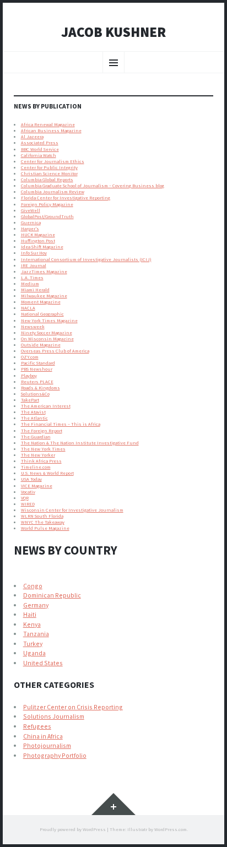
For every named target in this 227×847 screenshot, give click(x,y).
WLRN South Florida (42, 516)
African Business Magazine (51, 130)
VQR (25, 498)
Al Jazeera (32, 136)
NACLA (28, 308)
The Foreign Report (41, 430)
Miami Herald (35, 289)
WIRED (28, 504)
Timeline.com (36, 467)
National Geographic (42, 314)
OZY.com (30, 357)
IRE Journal (33, 265)
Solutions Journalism (53, 716)
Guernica (31, 222)
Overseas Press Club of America (55, 351)
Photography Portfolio (55, 755)
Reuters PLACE (37, 381)
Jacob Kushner (113, 32)
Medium (30, 283)
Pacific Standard (38, 363)
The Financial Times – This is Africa (60, 424)
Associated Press (39, 142)
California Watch (38, 155)
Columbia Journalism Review (52, 191)
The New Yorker (38, 455)
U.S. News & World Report (47, 473)
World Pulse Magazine (45, 528)
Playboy (29, 375)
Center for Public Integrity (49, 167)
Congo (32, 586)
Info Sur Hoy (34, 253)
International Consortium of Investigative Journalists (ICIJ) (86, 259)
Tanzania (36, 633)
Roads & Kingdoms (40, 387)
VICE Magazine (36, 485)
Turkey (32, 643)
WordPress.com (170, 829)
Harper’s (30, 228)
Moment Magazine (41, 302)
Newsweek (33, 326)
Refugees (37, 726)
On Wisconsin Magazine (47, 338)
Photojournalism (47, 745)
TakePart (30, 400)
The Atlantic (34, 418)
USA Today (31, 479)
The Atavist (33, 412)
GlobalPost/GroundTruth (47, 216)
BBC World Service (40, 149)
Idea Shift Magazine (42, 246)
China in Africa (43, 736)
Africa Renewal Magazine (48, 124)
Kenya (32, 624)
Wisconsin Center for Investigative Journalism (72, 510)
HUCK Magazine (38, 234)
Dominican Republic (52, 595)
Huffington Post (38, 240)
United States (43, 663)
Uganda (34, 653)
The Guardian (36, 436)
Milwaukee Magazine (44, 295)
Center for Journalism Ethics (52, 161)
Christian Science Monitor (49, 173)
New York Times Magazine (49, 320)
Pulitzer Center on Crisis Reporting (73, 707)
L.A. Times (32, 277)
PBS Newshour (36, 369)
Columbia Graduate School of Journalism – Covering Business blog (92, 185)
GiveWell (30, 210)
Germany (35, 605)
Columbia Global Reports (47, 179)
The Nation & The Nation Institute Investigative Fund (80, 443)
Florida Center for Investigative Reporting (65, 197)
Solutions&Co (35, 394)
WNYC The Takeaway (42, 522)
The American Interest (46, 406)
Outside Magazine (41, 345)
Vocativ (28, 492)
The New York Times (43, 449)
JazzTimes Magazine (44, 271)
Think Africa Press (41, 461)
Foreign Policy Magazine (47, 204)
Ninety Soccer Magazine (46, 332)
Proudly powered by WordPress (73, 829)
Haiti (29, 614)
